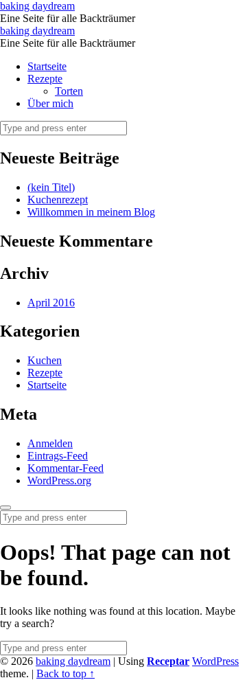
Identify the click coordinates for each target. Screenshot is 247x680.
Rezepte (44, 78)
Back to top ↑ (65, 673)
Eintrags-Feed (57, 456)
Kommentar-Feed (65, 468)
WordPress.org (59, 480)
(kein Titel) (51, 187)
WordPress (215, 661)
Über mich (50, 103)
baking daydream (73, 661)
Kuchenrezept (57, 199)
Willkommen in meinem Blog (91, 212)
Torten (69, 91)
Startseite (47, 66)
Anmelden (50, 443)
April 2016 (51, 302)
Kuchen (44, 360)
